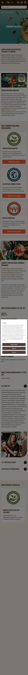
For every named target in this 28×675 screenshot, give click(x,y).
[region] (14, 337)
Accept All (14, 352)
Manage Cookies (14, 344)
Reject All (14, 348)
